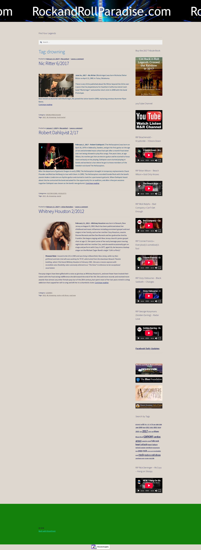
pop (137, 451)
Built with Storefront (47, 531)
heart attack (141, 444)
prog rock (150, 451)
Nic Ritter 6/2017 (54, 63)
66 (138, 424)
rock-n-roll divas (63, 295)
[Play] (138, 160)
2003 (154, 424)
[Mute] (156, 160)
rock (141, 455)
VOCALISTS (103, 17)
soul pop (72, 295)
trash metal (61, 117)
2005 (157, 424)
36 (47, 117)
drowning (52, 117)
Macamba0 (65, 59)
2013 (155, 427)
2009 (140, 427)
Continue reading (45, 104)
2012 (44, 295)
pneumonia (156, 447)
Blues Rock (139, 437)
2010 (144, 427)
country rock (146, 441)
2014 (159, 427)
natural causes (140, 447)
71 (146, 424)
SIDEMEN (115, 17)
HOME (41, 17)
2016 (141, 431)
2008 (137, 427)
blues (156, 431)
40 (47, 196)
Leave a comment (77, 59)
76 (152, 424)
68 (141, 424)
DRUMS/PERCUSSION (53, 115)
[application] (149, 155)
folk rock (155, 441)
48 (47, 295)
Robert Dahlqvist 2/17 (58, 132)
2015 (137, 431)
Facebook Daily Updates (147, 348)
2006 (160, 424)
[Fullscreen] (160, 160)
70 (145, 424)
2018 (149, 431)
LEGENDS (75, 17)
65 (136, 424)
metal (59, 196)
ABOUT (151, 7)
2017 (44, 117)
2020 (152, 431)
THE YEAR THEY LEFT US (57, 17)
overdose (149, 447)
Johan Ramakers (67, 207)
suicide (151, 458)
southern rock (140, 458)
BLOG (159, 7)
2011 (148, 427)
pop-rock (142, 450)
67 (139, 424)
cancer (148, 436)
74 (150, 424)
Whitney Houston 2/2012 (61, 211)
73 (148, 424)
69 (143, 424)
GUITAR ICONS (88, 17)
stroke (147, 458)
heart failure (152, 444)
